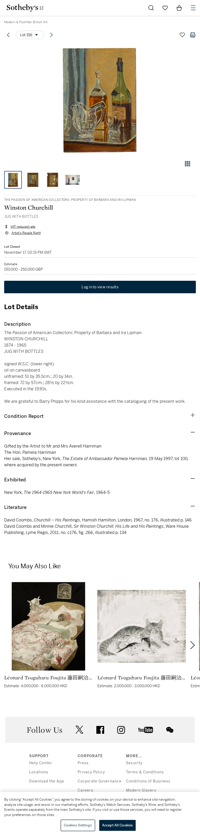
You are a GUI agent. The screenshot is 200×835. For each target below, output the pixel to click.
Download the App (46, 781)
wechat (169, 730)
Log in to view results (100, 287)
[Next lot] (51, 35)
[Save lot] (182, 35)
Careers (85, 790)
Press (83, 763)
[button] (100, 99)
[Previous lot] (8, 35)
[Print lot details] (193, 35)
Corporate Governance (100, 781)
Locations (38, 772)
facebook (100, 730)
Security (134, 763)
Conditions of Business (148, 781)
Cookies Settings (78, 825)
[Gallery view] (187, 163)
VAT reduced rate (22, 227)
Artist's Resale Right (26, 233)
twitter (79, 730)
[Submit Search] (151, 7)
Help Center (40, 763)
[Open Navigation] (193, 8)
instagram (121, 730)
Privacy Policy (91, 772)
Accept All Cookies (117, 825)
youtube (145, 730)
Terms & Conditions (145, 772)
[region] (100, 813)
